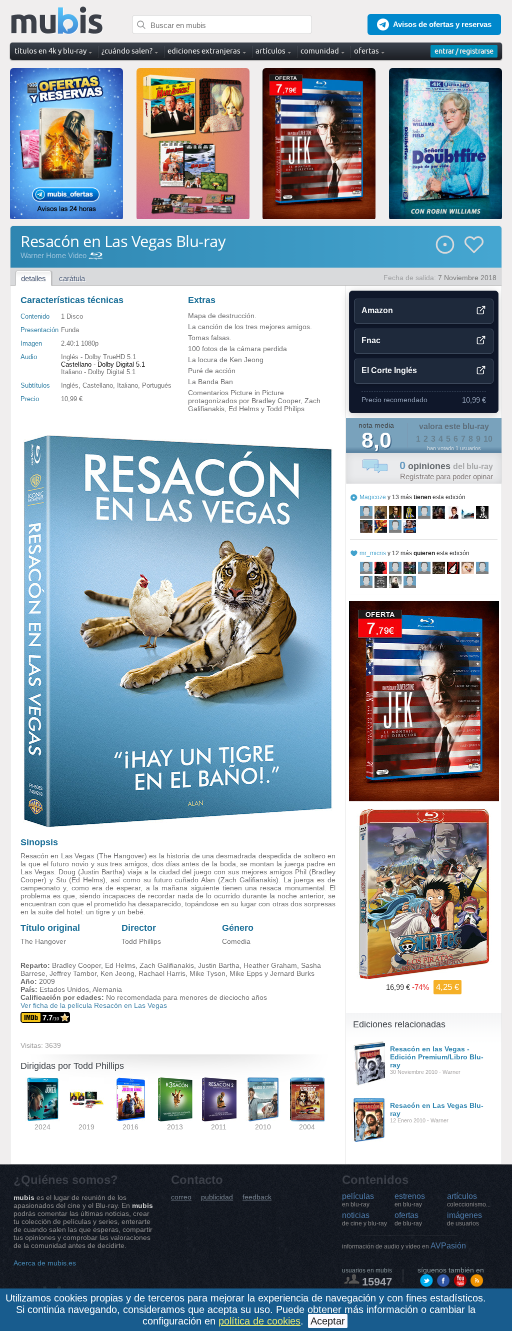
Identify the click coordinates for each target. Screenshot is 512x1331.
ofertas (408, 1219)
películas (358, 1200)
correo (181, 1197)
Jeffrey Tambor (73, 973)
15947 (377, 1281)
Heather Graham (270, 965)
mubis (57, 21)
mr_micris (373, 553)
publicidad (217, 1197)
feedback (257, 1197)
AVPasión (404, 1245)
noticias (364, 1219)
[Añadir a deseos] (474, 245)
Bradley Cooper (76, 965)
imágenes (464, 1219)
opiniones (446, 466)
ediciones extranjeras (204, 51)
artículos (468, 1200)
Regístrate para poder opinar (446, 476)
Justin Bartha (219, 965)
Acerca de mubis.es (45, 1263)
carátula (72, 278)
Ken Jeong (117, 973)
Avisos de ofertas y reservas (442, 24)
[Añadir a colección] (445, 245)
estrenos (409, 1200)
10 (488, 439)
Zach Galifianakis (167, 965)
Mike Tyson (208, 973)
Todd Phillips (141, 941)
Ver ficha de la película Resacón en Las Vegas (93, 1005)
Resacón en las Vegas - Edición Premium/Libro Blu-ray (437, 1057)
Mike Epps (246, 973)
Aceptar (327, 1320)
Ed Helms (120, 965)
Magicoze (373, 497)
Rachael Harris (162, 973)
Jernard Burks (292, 973)
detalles (33, 278)
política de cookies (259, 1320)
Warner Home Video (53, 255)
